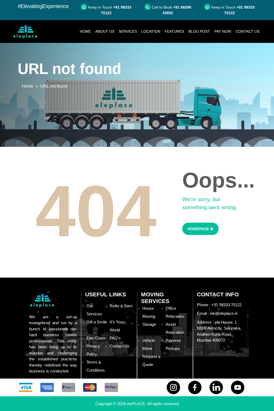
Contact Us (247, 31)
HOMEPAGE (199, 229)
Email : (217, 313)
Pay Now (222, 31)
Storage (149, 324)
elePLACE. (137, 403)
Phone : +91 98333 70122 (219, 304)
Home (86, 31)
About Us (104, 31)
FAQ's (115, 338)
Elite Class (95, 338)
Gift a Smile (96, 322)
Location (150, 31)
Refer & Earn (121, 306)
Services (128, 31)
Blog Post (199, 31)
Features (174, 31)
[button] (26, 387)
